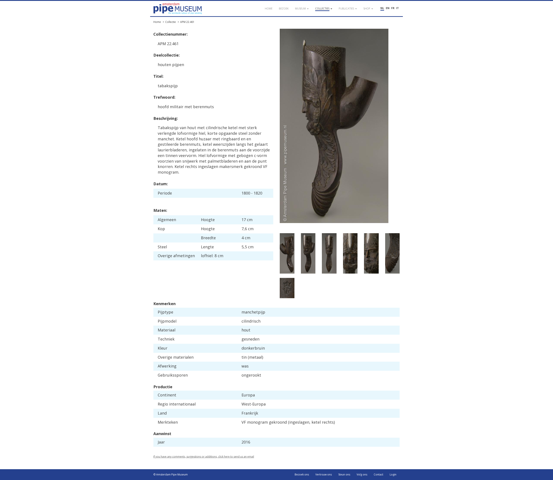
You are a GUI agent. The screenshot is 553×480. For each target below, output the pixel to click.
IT (397, 8)
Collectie (170, 22)
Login (393, 474)
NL (382, 8)
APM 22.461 (187, 22)
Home (157, 22)
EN (387, 8)
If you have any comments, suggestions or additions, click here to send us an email (203, 456)
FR (392, 8)
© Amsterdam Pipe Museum (170, 474)
